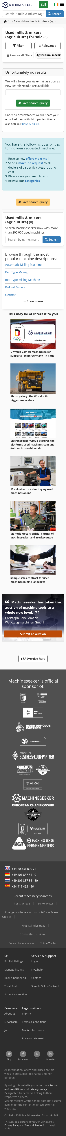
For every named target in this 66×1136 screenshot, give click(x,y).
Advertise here (34, 659)
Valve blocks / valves (22, 943)
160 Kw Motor (44, 903)
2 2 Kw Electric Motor (33, 934)
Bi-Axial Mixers (15, 287)
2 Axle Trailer (48, 943)
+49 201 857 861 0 (24, 875)
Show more (34, 301)
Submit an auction (33, 634)
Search (56, 14)
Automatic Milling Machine (23, 265)
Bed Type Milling (16, 272)
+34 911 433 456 (23, 886)
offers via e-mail (37, 159)
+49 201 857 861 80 (25, 881)
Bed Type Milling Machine (22, 280)
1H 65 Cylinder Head (32, 925)
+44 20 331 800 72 (24, 869)
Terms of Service (34, 1125)
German (10, 295)
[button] (62, 4)
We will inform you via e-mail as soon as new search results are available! (32, 83)
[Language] (56, 4)
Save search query (34, 103)
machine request (30, 163)
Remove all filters (20, 55)
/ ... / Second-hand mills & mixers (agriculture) (35, 21)
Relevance (48, 46)
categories (32, 181)
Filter (20, 46)
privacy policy (30, 124)
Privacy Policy (12, 1125)
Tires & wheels (21, 903)
